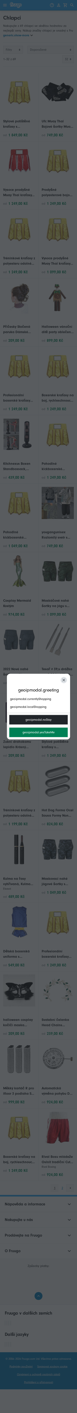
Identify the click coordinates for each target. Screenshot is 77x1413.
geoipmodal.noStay (38, 719)
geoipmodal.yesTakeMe (39, 732)
